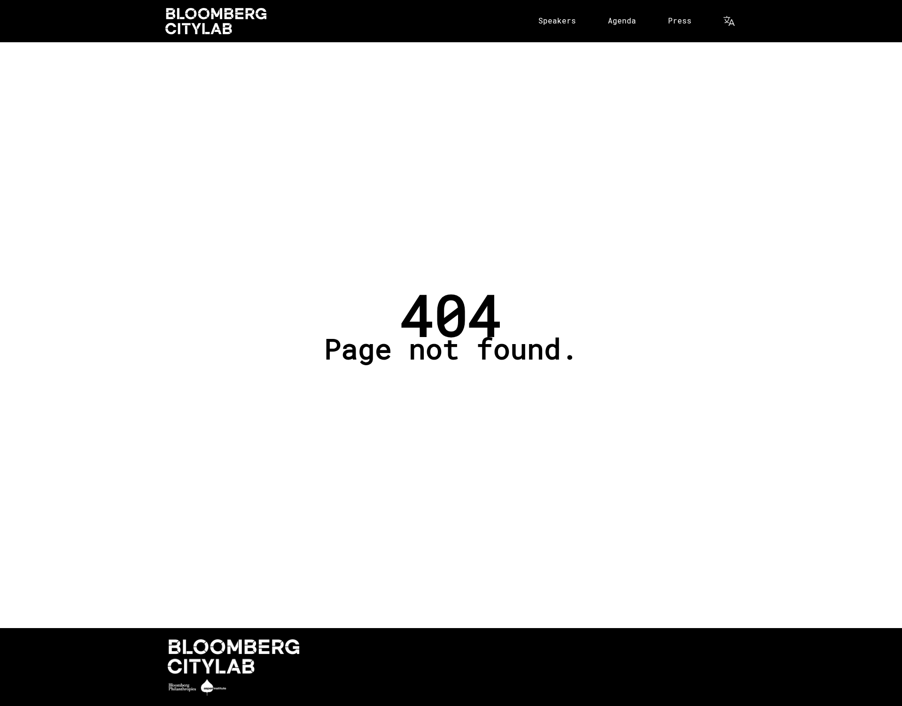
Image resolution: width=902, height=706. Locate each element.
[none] (558, 21)
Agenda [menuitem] (622, 20)
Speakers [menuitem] (557, 20)
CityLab (215, 21)
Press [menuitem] (680, 20)
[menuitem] (730, 21)
